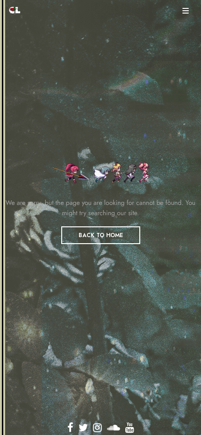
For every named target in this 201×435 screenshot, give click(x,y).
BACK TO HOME (101, 235)
